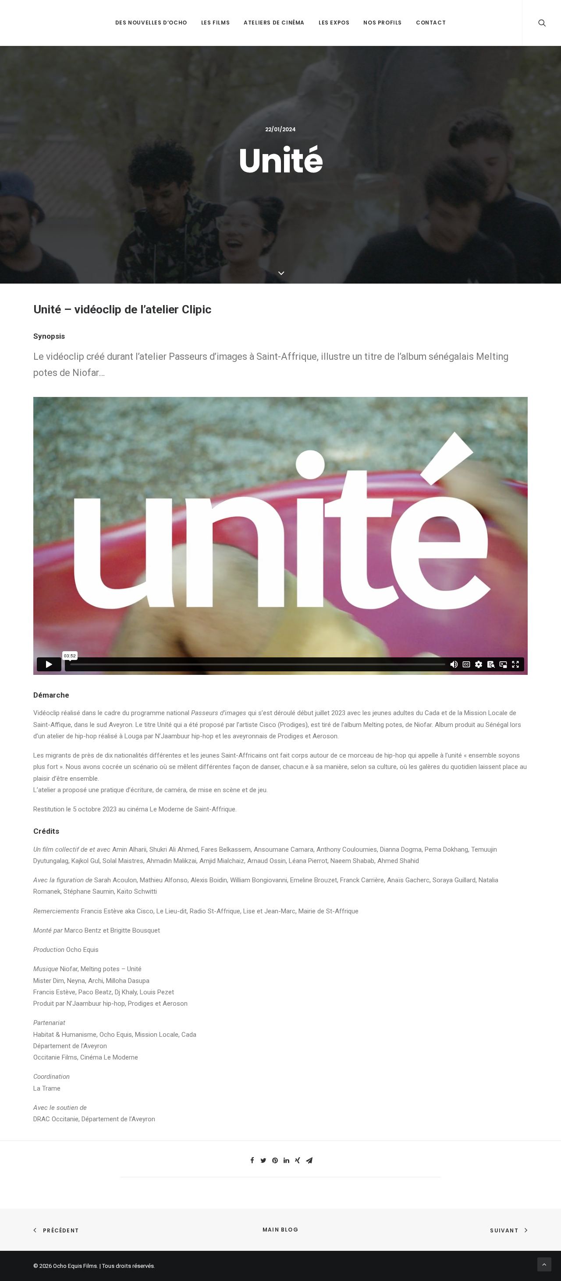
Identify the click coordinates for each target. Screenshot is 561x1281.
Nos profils (382, 22)
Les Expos (334, 22)
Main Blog (280, 1229)
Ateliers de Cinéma (274, 22)
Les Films (215, 22)
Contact (431, 22)
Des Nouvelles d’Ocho (151, 22)
